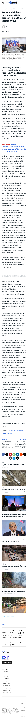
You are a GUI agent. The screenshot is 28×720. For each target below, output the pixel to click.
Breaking (4, 642)
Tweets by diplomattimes (8, 616)
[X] (6, 454)
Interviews (4, 632)
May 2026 (5, 674)
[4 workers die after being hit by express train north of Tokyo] (14, 478)
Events (19, 642)
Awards (11, 641)
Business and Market (13, 645)
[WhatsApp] (14, 454)
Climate (20, 635)
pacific (3, 462)
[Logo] (9, 2)
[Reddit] (5, 653)
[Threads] (8, 653)
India (19, 644)
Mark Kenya (10, 26)
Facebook (12, 431)
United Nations (13, 637)
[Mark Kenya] (4, 27)
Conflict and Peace (5, 537)
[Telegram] (14, 458)
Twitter (4, 433)
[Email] (24, 454)
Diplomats (20, 641)
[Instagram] (3, 653)
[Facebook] (3, 454)
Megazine (4, 644)
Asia (3, 512)
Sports (11, 635)
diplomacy (4, 637)
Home (3, 8)
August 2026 (5, 667)
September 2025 (6, 692)
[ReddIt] (21, 454)
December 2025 (6, 685)
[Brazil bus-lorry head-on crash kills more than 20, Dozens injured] (14, 605)
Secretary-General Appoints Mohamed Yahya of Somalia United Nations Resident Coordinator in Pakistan (7, 445)
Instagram (19, 431)
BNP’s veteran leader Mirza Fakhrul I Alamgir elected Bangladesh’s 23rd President (14, 515)
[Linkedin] (17, 454)
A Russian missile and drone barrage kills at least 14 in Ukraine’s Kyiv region (14, 540)
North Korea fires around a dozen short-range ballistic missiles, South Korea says (13, 490)
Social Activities (5, 635)
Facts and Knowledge (12, 629)
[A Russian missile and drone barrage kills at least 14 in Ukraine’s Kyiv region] (14, 553)
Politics (19, 637)
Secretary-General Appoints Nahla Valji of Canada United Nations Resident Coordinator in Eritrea (20, 444)
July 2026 (5, 669)
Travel (11, 642)
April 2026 (5, 676)
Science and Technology (21, 633)
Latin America (4, 589)
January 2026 (6, 683)
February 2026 (6, 681)
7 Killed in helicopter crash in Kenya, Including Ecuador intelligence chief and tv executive (14, 566)
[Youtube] (7, 653)
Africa (3, 563)
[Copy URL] (17, 458)
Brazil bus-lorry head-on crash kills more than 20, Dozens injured (13, 592)
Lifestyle (12, 632)
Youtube (11, 433)
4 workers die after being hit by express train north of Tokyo (13, 465)
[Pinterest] (10, 454)
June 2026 (5, 671)
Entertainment (5, 629)
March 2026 (5, 678)
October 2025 (6, 690)
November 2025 (6, 688)
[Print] (10, 458)
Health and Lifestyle (20, 629)
